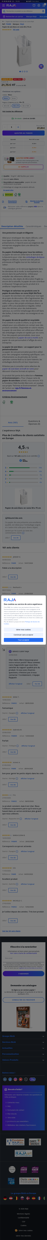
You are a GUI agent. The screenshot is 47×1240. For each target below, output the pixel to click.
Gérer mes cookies (23, 630)
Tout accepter (23, 640)
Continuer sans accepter (23, 635)
